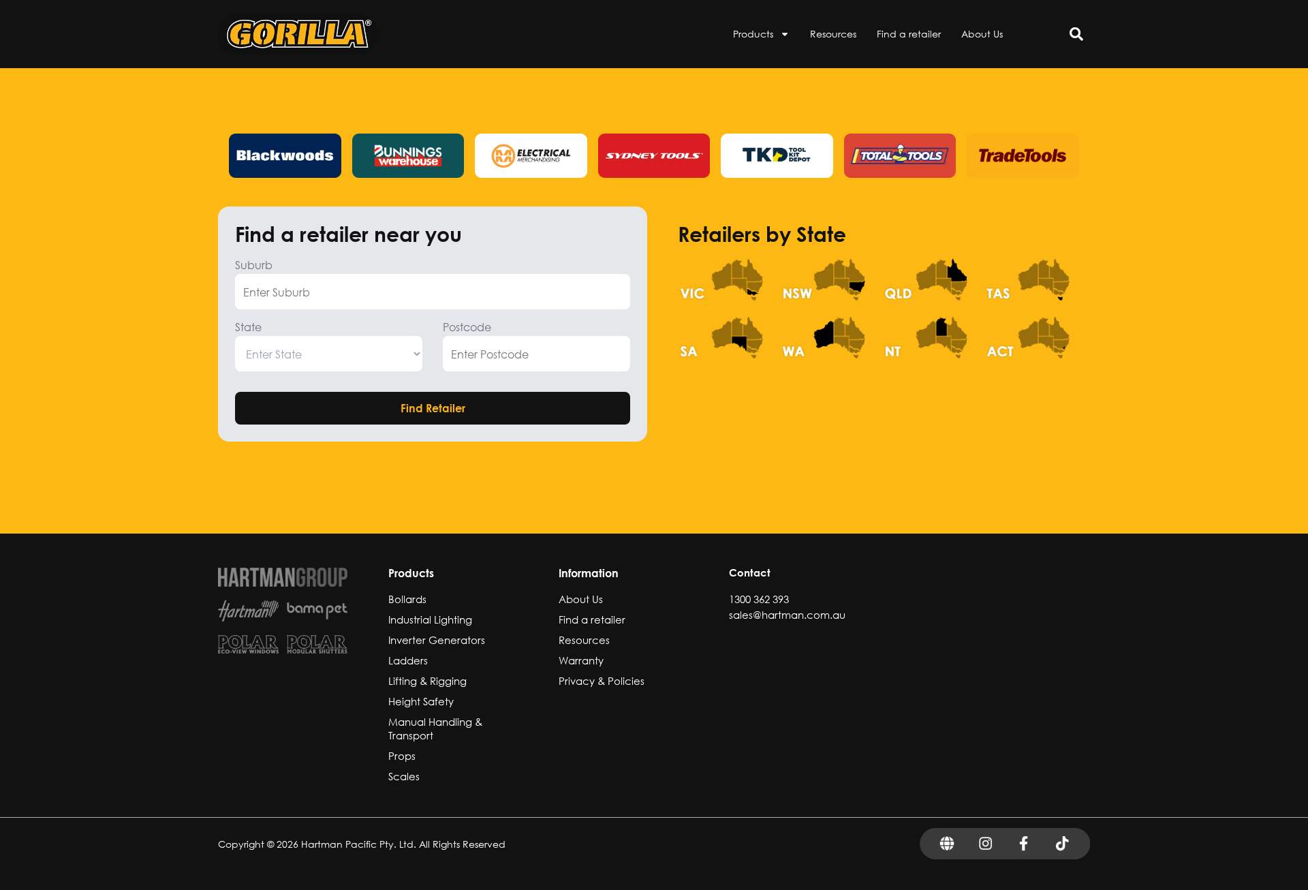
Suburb (253, 265)
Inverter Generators (436, 640)
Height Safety (421, 701)
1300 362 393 (759, 599)
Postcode (467, 327)
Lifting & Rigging (427, 681)
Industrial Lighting (430, 619)
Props (402, 756)
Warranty (581, 660)
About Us (982, 33)
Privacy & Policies (601, 681)
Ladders (408, 660)
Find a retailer (909, 33)
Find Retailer (433, 407)
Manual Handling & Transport (435, 728)
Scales (404, 776)
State (248, 327)
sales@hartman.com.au (787, 615)
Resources (833, 33)
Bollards (407, 599)
